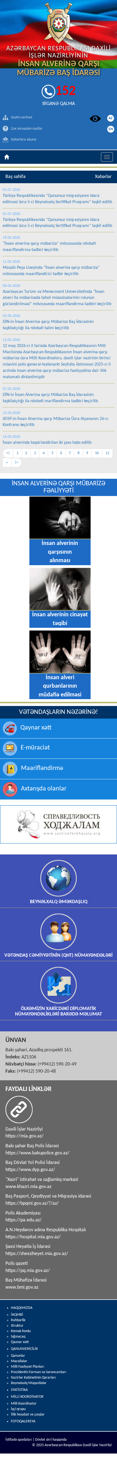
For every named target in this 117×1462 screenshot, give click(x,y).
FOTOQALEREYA (23, 1421)
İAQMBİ (17, 1315)
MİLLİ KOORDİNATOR (27, 1397)
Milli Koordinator (23, 1404)
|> (16, 462)
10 (97, 453)
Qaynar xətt (20, 1342)
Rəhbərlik (18, 1320)
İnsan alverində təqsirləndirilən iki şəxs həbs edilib (47, 442)
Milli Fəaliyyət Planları (27, 1367)
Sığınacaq (18, 1337)
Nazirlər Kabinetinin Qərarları (33, 1378)
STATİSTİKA (19, 1390)
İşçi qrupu (18, 1409)
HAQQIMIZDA (21, 1308)
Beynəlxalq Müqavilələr (29, 1383)
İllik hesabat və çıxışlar (28, 1415)
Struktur (17, 1326)
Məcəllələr (19, 1361)
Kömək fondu (21, 1331)
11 (107, 453)
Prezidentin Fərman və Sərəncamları (38, 1372)
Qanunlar (18, 1356)
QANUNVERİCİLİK (24, 1349)
